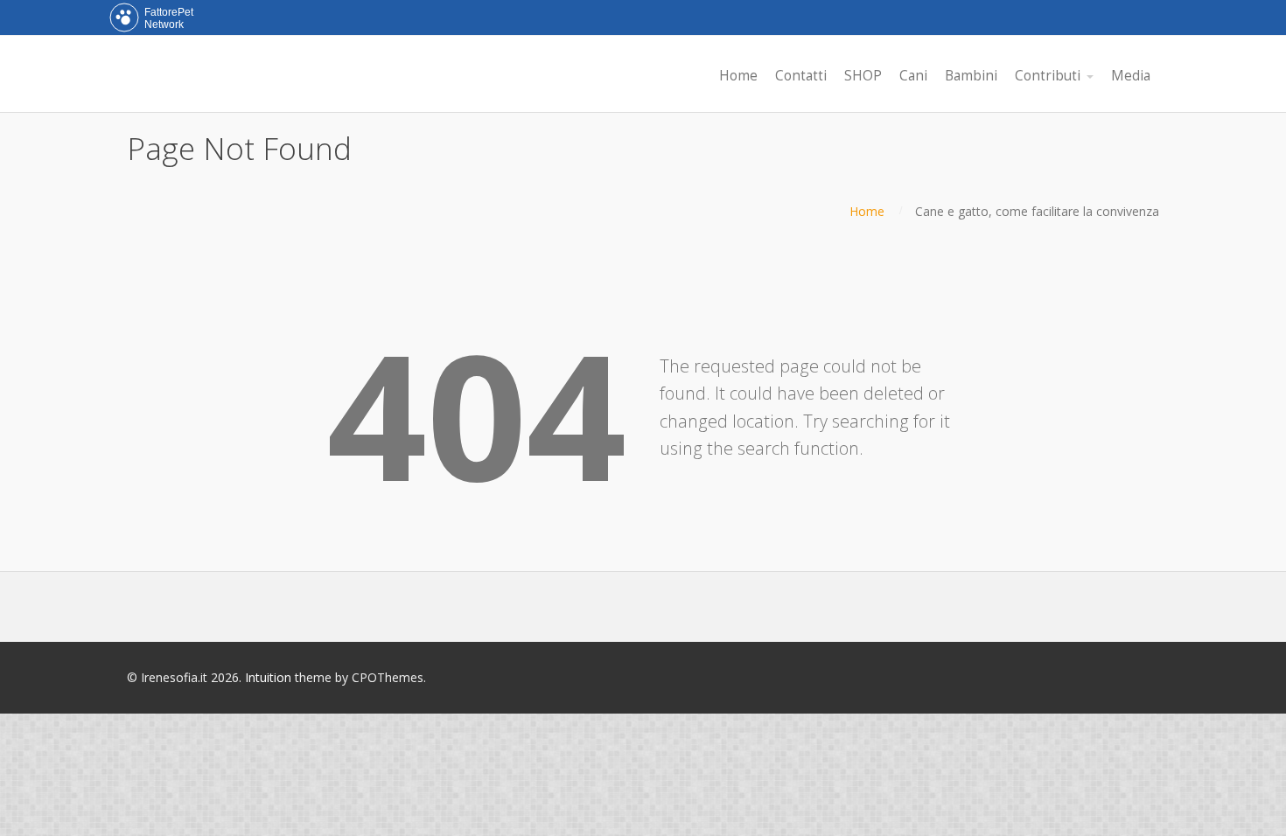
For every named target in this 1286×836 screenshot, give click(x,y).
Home (866, 211)
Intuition (268, 677)
